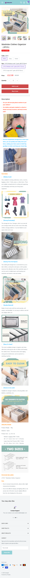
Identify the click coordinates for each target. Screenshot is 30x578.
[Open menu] (2, 2)
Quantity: (4, 80)
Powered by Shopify (6, 574)
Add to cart (15, 86)
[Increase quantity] (17, 80)
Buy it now (15, 91)
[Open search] (21, 2)
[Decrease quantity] (9, 80)
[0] (27, 2)
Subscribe (7, 552)
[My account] (24, 2)
